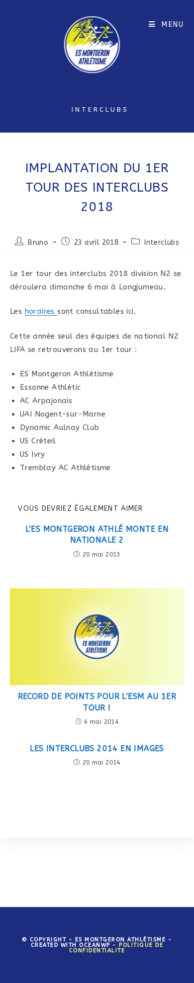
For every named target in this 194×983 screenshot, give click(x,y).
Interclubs (161, 242)
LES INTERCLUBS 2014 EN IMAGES (97, 748)
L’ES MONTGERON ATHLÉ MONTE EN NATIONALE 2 (97, 534)
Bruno (38, 242)
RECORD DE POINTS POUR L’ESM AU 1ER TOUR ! (97, 702)
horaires (41, 311)
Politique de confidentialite (116, 948)
